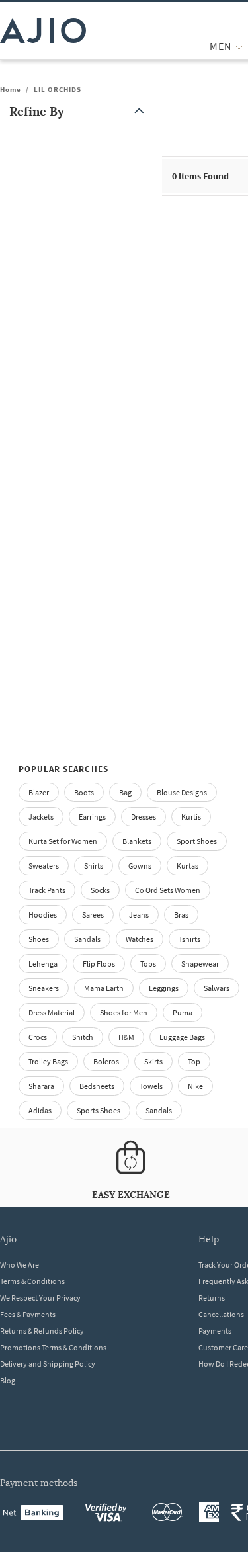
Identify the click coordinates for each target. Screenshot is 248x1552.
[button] (79, 111)
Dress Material (51, 1012)
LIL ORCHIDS (57, 89)
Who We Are (19, 1265)
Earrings (92, 817)
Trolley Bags (48, 1061)
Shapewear (200, 964)
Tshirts (189, 939)
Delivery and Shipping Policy (47, 1364)
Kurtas (187, 866)
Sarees (93, 915)
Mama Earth (104, 988)
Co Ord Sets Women (167, 890)
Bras (181, 915)
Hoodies (42, 915)
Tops (148, 964)
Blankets (136, 841)
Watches (139, 939)
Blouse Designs (182, 792)
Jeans (139, 915)
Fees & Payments (28, 1314)
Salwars (216, 988)
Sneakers (43, 988)
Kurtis (191, 817)
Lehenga (43, 964)
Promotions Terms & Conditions (53, 1347)
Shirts (93, 866)
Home (10, 89)
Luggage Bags (182, 1037)
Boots (84, 792)
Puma (182, 1012)
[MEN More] (239, 46)
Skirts (153, 1061)
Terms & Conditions (32, 1281)
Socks (100, 890)
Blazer (38, 792)
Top (194, 1061)
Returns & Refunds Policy (42, 1331)
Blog (7, 1380)
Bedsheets (96, 1086)
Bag (125, 792)
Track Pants (46, 890)
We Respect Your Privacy (40, 1298)
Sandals (87, 939)
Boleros (106, 1061)
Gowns (139, 866)
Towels (151, 1086)
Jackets (41, 817)
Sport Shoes (197, 841)
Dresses (143, 817)
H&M (126, 1037)
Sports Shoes (98, 1110)
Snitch (82, 1037)
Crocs (37, 1037)
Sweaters (43, 866)
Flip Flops (99, 964)
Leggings (164, 988)
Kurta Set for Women (62, 841)
